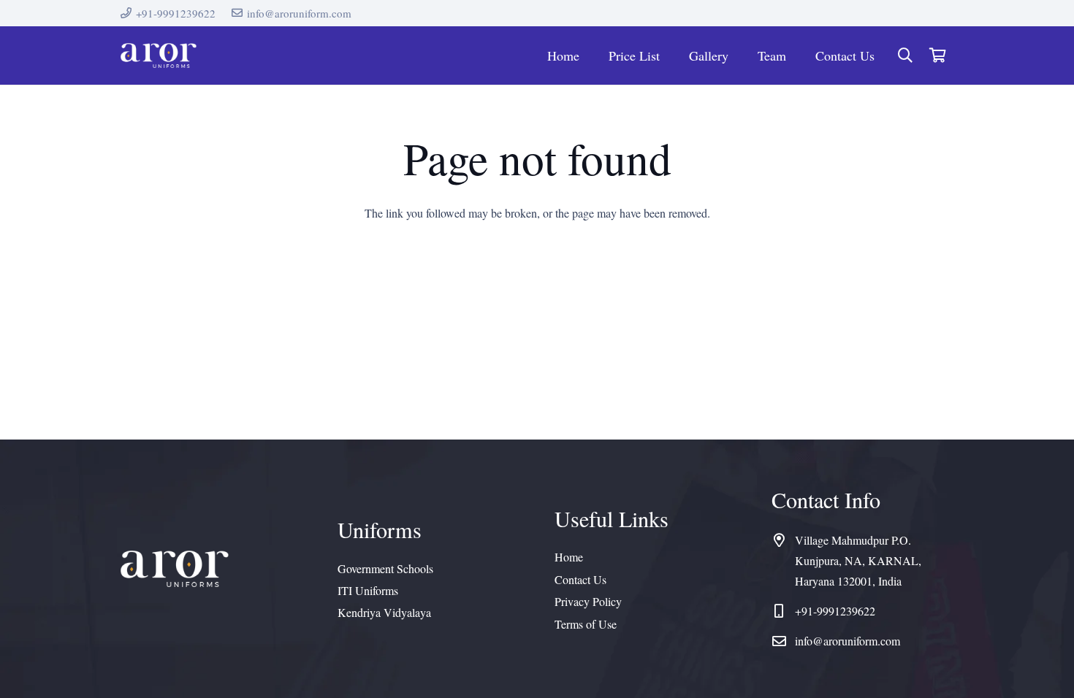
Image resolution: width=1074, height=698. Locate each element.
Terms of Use (586, 624)
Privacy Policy (588, 601)
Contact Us (580, 579)
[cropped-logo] (159, 56)
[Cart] (937, 55)
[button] (905, 55)
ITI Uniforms (368, 590)
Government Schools (385, 568)
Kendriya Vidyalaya (384, 612)
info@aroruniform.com (847, 640)
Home (569, 556)
